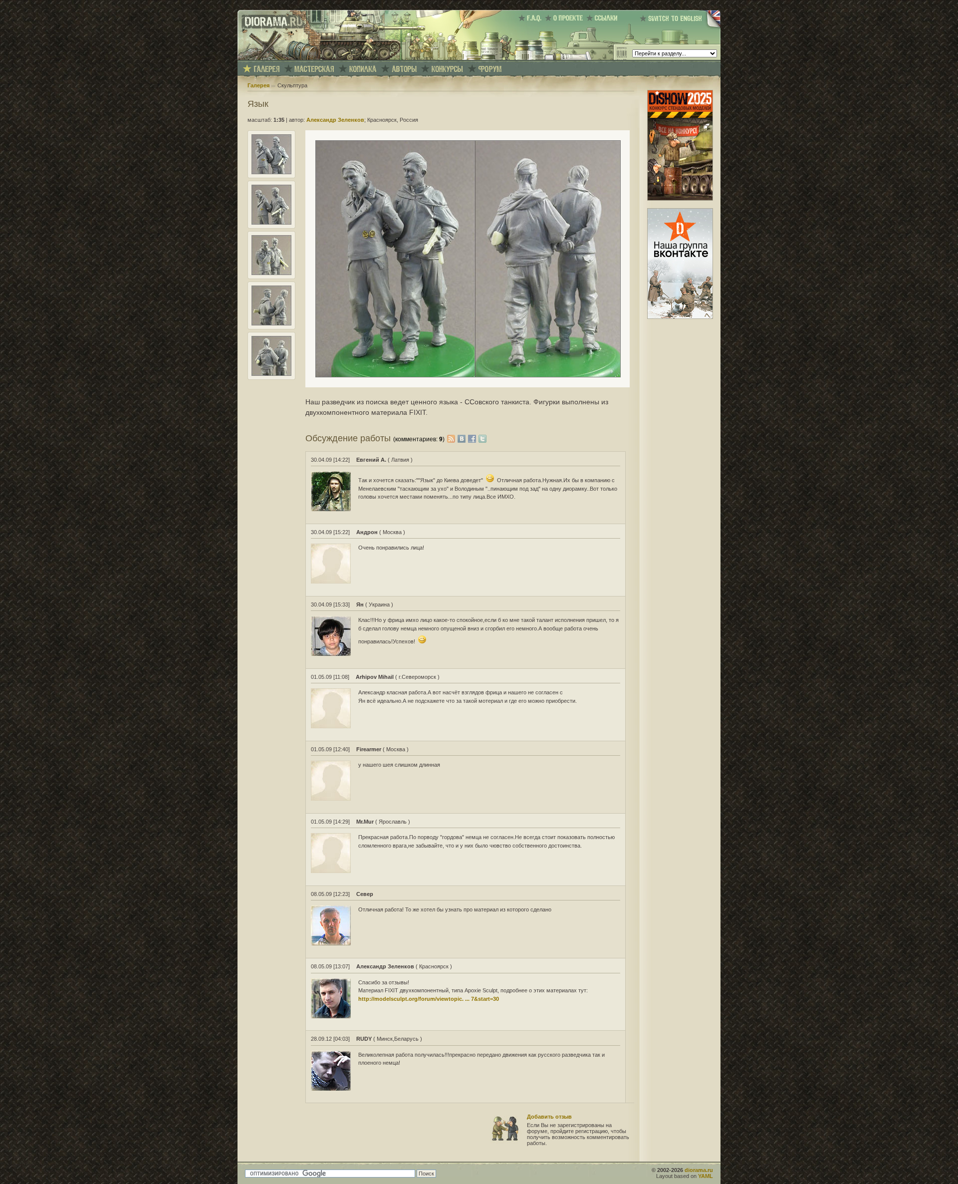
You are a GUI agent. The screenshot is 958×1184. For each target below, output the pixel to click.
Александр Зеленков (335, 120)
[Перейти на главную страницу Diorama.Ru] (271, 58)
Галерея (258, 85)
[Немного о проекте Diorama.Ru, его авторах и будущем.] (565, 18)
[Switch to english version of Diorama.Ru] (680, 27)
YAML (705, 1176)
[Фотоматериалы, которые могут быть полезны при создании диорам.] (363, 69)
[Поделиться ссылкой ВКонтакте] (463, 438)
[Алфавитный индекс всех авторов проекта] (404, 69)
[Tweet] (482, 438)
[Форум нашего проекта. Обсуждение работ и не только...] (490, 69)
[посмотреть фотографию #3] (271, 273)
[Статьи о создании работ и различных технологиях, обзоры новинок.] (314, 69)
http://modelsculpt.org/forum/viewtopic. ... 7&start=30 (428, 999)
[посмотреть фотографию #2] (271, 223)
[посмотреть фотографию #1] (271, 172)
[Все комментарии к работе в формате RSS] (451, 438)
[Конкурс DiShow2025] (680, 199)
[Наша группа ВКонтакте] (680, 317)
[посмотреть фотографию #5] (271, 374)
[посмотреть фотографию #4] (271, 323)
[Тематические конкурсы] (447, 69)
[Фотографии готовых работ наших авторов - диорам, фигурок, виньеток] (266, 69)
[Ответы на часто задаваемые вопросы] (531, 18)
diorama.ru (699, 1170)
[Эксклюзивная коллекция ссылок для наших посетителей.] (603, 18)
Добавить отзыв (549, 1117)
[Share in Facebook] (473, 438)
